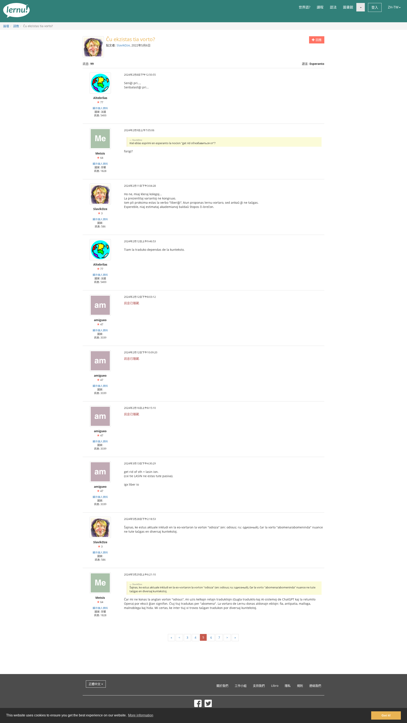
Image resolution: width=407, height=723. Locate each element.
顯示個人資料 (100, 108)
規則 (300, 686)
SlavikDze (123, 45)
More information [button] (140, 715)
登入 (374, 7)
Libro (274, 686)
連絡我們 (315, 686)
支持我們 (259, 686)
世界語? (304, 7)
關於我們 (222, 686)
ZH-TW (393, 7)
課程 (320, 7)
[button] (360, 7)
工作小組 (241, 686)
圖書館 (348, 7)
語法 (333, 7)
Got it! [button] (386, 715)
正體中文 (95, 684)
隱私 (288, 686)
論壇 (6, 26)
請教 (16, 26)
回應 (318, 40)
